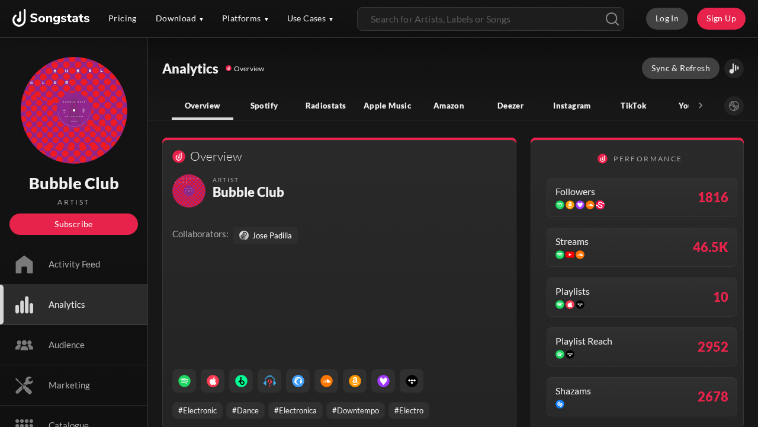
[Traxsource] (298, 381)
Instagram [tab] (571, 105)
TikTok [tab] (633, 105)
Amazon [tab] (448, 105)
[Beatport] (241, 381)
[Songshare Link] (734, 68)
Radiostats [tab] (326, 105)
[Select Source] (734, 106)
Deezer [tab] (510, 105)
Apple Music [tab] (387, 105)
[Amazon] (355, 381)
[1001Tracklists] (269, 381)
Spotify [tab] (264, 105)
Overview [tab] (203, 105)
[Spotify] (184, 381)
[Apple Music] (212, 381)
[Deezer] (383, 381)
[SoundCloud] (326, 381)
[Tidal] (411, 381)
